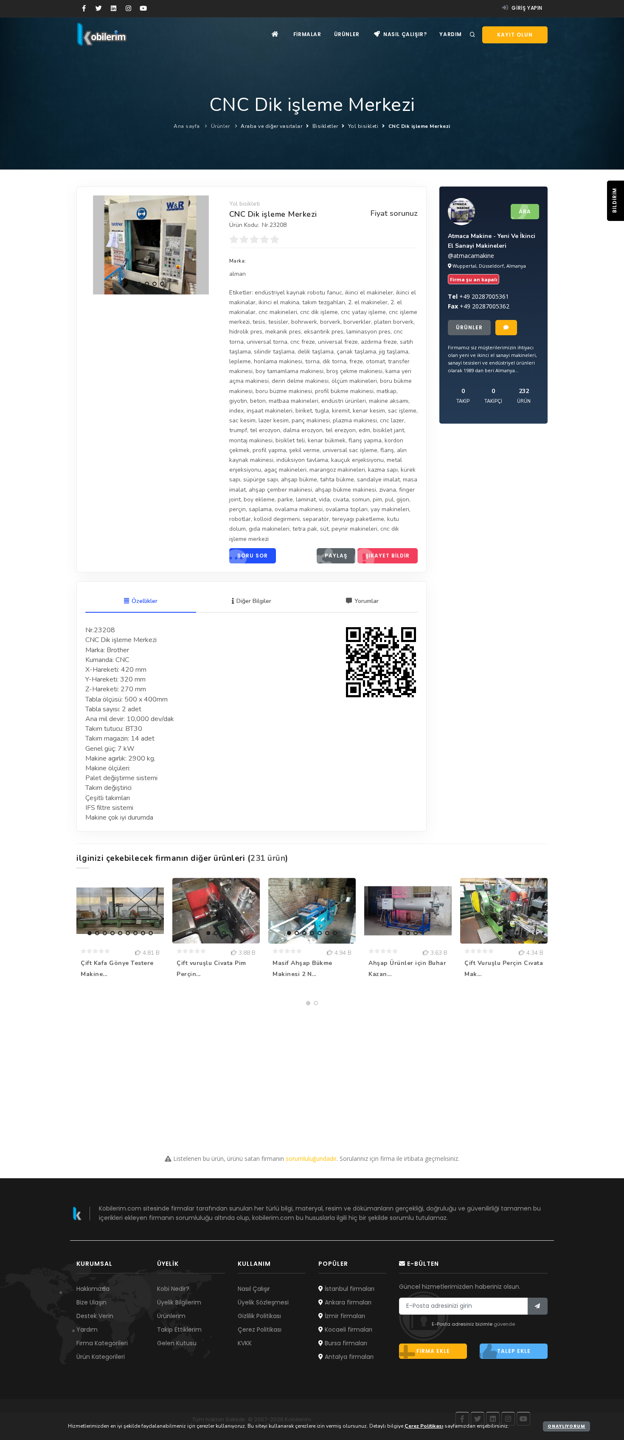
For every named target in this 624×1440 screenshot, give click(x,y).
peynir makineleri (354, 529)
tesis (259, 322)
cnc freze (302, 342)
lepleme (240, 361)
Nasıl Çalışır (254, 1288)
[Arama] (472, 34)
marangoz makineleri (337, 470)
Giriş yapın (526, 7)
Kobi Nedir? (173, 1288)
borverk (330, 322)
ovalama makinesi (299, 509)
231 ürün (267, 858)
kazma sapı (383, 470)
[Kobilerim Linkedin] (113, 8)
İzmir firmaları (344, 1316)
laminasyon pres (368, 332)
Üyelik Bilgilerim (179, 1302)
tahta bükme (337, 479)
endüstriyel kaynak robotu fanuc (298, 293)
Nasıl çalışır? (404, 34)
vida (324, 499)
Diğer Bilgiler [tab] (253, 601)
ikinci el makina (279, 302)
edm (364, 430)
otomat (375, 361)
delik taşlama (316, 352)
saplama (260, 509)
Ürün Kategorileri (100, 1356)
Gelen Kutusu (177, 1343)
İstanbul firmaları (348, 1288)
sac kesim (242, 420)
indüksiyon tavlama (302, 460)
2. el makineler (368, 302)
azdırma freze (379, 342)
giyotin (238, 401)
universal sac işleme (350, 450)
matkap (386, 391)
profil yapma (269, 450)
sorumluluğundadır (311, 1158)
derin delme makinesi (300, 381)
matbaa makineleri (293, 401)
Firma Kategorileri (102, 1343)
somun (361, 499)
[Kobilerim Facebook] (83, 8)
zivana (387, 490)
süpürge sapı (260, 479)
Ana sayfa (187, 126)
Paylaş (336, 555)
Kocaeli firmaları (347, 1329)
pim (377, 499)
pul (389, 499)
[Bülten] (538, 1306)
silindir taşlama (274, 352)
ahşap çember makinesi (280, 490)
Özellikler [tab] (144, 601)
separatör (316, 519)
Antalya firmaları (348, 1356)
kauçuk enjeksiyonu (357, 460)
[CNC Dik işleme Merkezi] (150, 244)
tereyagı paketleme (358, 519)
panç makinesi (311, 420)
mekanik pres (283, 332)
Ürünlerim (171, 1316)
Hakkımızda (93, 1288)
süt (324, 529)
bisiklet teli (290, 440)
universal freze (338, 342)
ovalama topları (347, 509)
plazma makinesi (355, 420)
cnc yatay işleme (363, 312)
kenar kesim (369, 411)
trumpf (238, 430)
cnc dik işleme (319, 312)
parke (285, 499)
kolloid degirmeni (277, 519)
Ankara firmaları (347, 1302)
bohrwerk (304, 322)
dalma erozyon (303, 430)
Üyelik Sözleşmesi (263, 1302)
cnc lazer (392, 420)
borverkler (357, 322)
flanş (387, 450)
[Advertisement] (312, 1069)
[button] (139, 284)
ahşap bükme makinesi (345, 490)
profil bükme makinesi (344, 391)
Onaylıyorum (566, 1426)
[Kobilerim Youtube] (143, 8)
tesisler (278, 322)
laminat (306, 499)
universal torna (267, 342)
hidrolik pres (245, 332)
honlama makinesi (278, 361)
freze (356, 361)
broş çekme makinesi (354, 371)
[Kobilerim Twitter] (98, 8)
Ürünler (347, 34)
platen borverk (393, 322)
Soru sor (252, 555)
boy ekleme (259, 499)
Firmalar (307, 34)
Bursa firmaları (345, 1343)
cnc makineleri (278, 312)
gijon (402, 499)
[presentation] (93, 243)
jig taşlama (393, 352)
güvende (504, 1324)
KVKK (245, 1343)
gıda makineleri (269, 529)
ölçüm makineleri (354, 381)
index (236, 411)
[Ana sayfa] (275, 34)
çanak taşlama (356, 352)
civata (341, 499)
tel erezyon (341, 430)
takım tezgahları (323, 302)
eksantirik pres (323, 332)
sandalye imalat (378, 479)
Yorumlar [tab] (366, 601)
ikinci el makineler (369, 293)
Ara (525, 211)
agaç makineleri (285, 470)
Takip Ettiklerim (179, 1329)
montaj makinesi (251, 440)
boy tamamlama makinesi (289, 371)
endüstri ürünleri (343, 401)
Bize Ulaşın (91, 1302)
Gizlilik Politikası (259, 1316)
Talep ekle (514, 1351)
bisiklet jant (388, 430)
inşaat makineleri (269, 411)
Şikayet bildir (387, 555)
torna (312, 361)
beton (258, 401)
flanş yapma (365, 440)
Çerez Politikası (259, 1329)
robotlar (240, 519)
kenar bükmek (327, 440)
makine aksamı (388, 401)
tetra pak (304, 529)
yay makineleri (390, 509)
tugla (322, 411)
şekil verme (304, 450)
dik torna (334, 361)
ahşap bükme (299, 479)
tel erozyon (265, 430)
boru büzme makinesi (284, 391)
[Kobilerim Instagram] (128, 8)
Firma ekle (433, 1351)
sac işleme (402, 411)
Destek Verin (94, 1316)
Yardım (450, 34)
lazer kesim (274, 420)
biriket (303, 411)
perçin (237, 509)
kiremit (341, 411)
